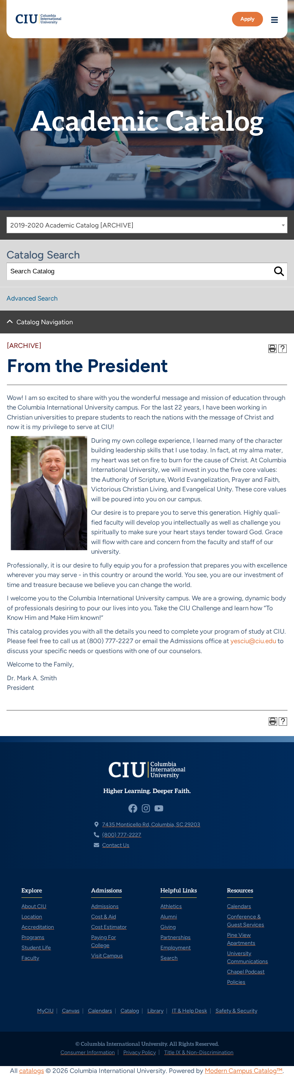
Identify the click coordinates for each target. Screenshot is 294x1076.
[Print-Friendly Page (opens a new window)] (272, 349)
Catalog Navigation (44, 322)
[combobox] (147, 225)
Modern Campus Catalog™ (244, 1070)
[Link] (38, 19)
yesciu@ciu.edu (253, 641)
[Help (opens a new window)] (282, 349)
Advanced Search (32, 298)
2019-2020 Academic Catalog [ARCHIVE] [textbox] (72, 225)
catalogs (31, 1070)
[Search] (278, 272)
